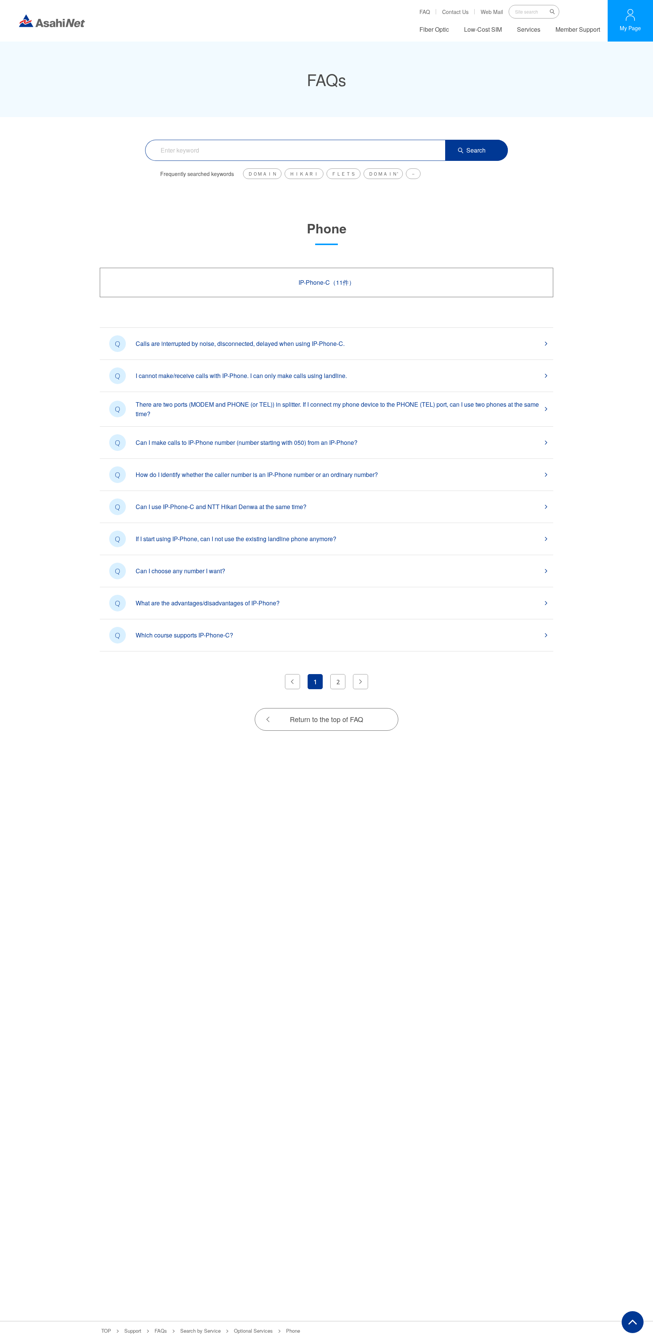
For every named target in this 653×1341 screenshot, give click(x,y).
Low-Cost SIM (483, 29)
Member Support (578, 29)
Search (476, 150)
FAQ (424, 11)
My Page (630, 28)
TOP (106, 1330)
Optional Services (253, 1330)
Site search (552, 11)
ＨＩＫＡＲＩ (303, 173)
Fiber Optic (434, 29)
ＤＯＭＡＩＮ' (383, 173)
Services (528, 29)
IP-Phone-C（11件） (327, 282)
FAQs (161, 1330)
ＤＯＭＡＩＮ (262, 173)
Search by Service (200, 1330)
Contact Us (455, 11)
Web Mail (492, 11)
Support (132, 1330)
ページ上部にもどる (632, 1322)
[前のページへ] (292, 681)
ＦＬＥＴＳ (343, 173)
